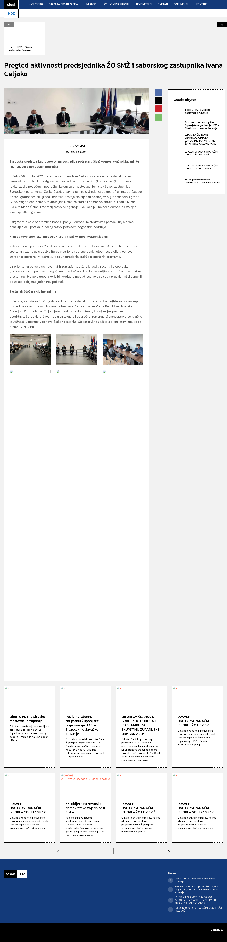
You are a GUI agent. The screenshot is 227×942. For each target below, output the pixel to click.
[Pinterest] (158, 108)
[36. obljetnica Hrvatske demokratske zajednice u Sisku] (178, 181)
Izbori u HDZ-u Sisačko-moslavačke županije (21, 48)
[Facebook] (158, 92)
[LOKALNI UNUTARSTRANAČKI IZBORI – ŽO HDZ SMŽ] (178, 153)
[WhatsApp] (158, 117)
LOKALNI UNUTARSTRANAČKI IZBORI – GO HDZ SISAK (201, 167)
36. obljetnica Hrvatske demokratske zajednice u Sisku (202, 181)
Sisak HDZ (216, 929)
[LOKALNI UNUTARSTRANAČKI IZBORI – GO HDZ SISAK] (178, 167)
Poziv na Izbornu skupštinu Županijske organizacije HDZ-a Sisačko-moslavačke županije (202, 125)
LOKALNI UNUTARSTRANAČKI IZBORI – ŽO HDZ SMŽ (201, 153)
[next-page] (222, 24)
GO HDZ (80, 146)
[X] (158, 100)
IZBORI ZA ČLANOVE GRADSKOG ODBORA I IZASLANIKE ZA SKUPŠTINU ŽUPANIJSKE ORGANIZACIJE (200, 139)
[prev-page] (9, 24)
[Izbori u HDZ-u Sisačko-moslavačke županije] (24, 32)
